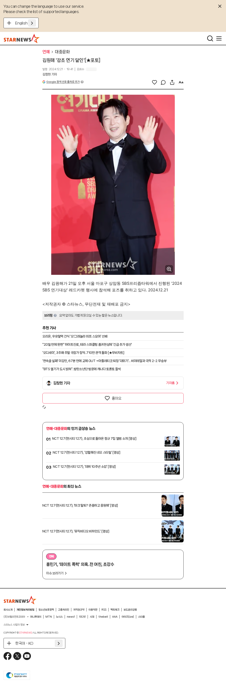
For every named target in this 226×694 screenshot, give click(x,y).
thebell (103, 616)
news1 (71, 616)
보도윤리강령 (130, 609)
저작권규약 (78, 609)
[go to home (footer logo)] (20, 600)
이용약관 (93, 609)
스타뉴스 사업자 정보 (14, 624)
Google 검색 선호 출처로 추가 (62, 81)
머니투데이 (35, 616)
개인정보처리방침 (25, 609)
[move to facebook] (7, 656)
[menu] (218, 38)
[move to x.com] (17, 656)
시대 (92, 616)
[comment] (163, 82)
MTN (48, 616)
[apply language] (32, 22)
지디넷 (82, 616)
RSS (104, 609)
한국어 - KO (24, 643)
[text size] (181, 82)
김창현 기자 (49, 74)
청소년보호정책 (46, 609)
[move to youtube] (27, 656)
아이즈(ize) (128, 616)
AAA (114, 616)
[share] (172, 82)
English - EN (25, 23)
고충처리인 (63, 609)
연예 (46, 52)
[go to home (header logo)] (22, 38)
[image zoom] (169, 269)
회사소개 (8, 609)
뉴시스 (59, 616)
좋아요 (116, 398)
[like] (154, 82)
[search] (210, 38)
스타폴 (141, 616)
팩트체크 (115, 609)
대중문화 (62, 52)
